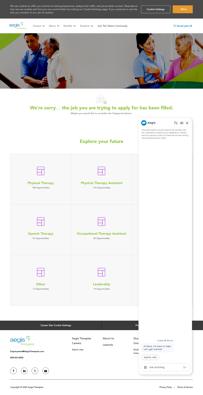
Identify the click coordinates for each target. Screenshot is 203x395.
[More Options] (145, 367)
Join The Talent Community (112, 25)
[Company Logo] (18, 25)
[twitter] (35, 371)
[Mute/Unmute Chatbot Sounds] (181, 123)
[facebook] (13, 371)
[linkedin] (24, 371)
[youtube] (45, 371)
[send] (185, 367)
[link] (22, 341)
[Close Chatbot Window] (187, 123)
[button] (155, 9)
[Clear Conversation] (176, 123)
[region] (165, 245)
